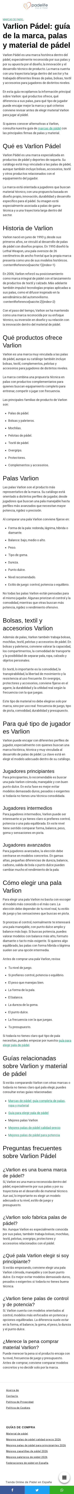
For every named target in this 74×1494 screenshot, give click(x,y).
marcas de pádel (49, 128)
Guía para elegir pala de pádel (28, 1113)
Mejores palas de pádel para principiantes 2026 (36, 1445)
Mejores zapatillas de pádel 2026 (27, 1451)
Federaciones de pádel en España (27, 1463)
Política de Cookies (18, 1407)
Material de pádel (17, 1433)
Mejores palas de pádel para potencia (34, 1135)
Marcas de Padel (13, 19)
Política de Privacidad (20, 1402)
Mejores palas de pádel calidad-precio (34, 1127)
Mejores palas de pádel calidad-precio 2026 (33, 1439)
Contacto (12, 1396)
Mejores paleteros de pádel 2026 (26, 1457)
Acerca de (12, 1390)
